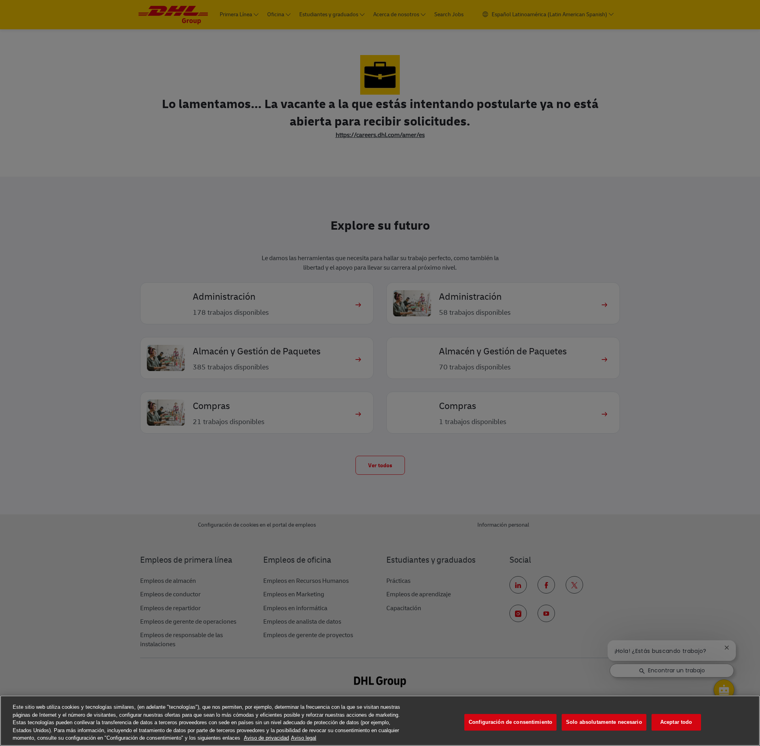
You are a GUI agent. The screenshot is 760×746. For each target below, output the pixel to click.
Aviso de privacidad (266, 738)
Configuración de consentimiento (510, 722)
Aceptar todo (676, 722)
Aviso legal (303, 738)
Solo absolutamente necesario (604, 722)
